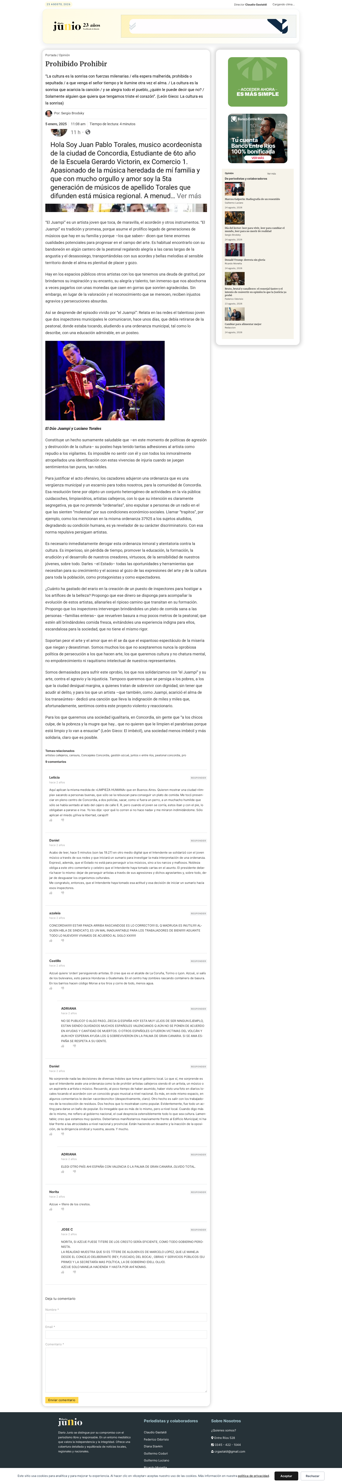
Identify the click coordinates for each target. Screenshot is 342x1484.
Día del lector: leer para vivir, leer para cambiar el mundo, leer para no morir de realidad (255, 229)
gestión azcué (120, 755)
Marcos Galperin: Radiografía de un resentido (252, 199)
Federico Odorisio (156, 1439)
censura (74, 755)
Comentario (54, 1344)
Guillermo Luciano (156, 1460)
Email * (50, 1327)
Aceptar (286, 1476)
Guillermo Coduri (156, 1453)
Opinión (64, 55)
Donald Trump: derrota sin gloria (245, 260)
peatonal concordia (167, 755)
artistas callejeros (56, 755)
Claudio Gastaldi (155, 1432)
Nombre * (52, 1310)
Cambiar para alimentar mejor (243, 324)
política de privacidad (253, 1476)
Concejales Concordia (95, 755)
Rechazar (312, 1476)
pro (184, 755)
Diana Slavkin (153, 1446)
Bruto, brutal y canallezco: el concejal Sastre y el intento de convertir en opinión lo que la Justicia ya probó (255, 292)
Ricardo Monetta (155, 1467)
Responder (198, 777)
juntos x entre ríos (142, 755)
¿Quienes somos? (223, 1430)
